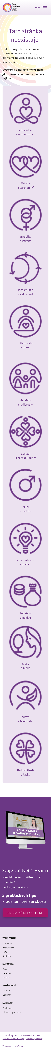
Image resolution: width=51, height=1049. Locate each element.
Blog (5, 969)
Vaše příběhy (8, 947)
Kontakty (7, 956)
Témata (6, 990)
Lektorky (6, 994)
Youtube (6, 977)
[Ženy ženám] (11, 8)
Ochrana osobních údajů (13, 1038)
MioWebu (19, 1046)
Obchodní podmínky (34, 1038)
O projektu (7, 943)
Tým (5, 951)
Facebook (7, 973)
